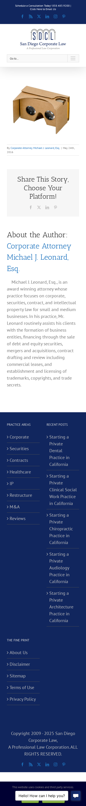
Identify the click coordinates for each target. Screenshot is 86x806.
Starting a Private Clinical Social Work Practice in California (63, 489)
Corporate (19, 437)
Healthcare (20, 472)
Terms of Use (22, 687)
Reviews (17, 518)
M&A (15, 507)
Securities (19, 449)
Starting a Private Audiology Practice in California (59, 567)
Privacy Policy (23, 699)
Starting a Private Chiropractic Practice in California (61, 528)
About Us (19, 652)
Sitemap (18, 676)
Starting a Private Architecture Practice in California (61, 607)
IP (12, 483)
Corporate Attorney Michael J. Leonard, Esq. (35, 148)
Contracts (19, 460)
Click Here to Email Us (43, 9)
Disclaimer (20, 664)
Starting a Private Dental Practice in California (59, 450)
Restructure (21, 495)
